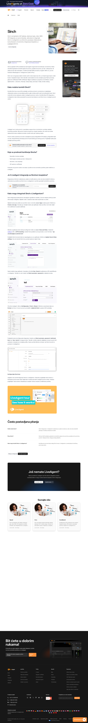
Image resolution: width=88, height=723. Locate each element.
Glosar (52, 674)
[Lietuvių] (59, 711)
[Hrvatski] (50, 711)
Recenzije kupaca (39, 677)
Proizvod (26, 9)
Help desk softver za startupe (72, 689)
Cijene (9, 675)
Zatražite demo (42, 145)
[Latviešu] (61, 711)
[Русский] (74, 711)
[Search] (51, 10)
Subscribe (77, 697)
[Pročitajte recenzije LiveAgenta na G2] (49, 698)
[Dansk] (33, 711)
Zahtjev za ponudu (24, 681)
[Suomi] (46, 711)
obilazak (9, 682)
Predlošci (53, 679)
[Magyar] (53, 711)
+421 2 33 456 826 (13, 697)
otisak (37, 681)
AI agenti (20, 9)
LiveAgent (10, 44)
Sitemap (65, 718)
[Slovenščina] (78, 711)
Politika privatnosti (53, 718)
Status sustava (23, 677)
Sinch (19, 15)
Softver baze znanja (70, 672)
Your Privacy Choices (55, 720)
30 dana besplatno (51, 145)
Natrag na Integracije (12, 453)
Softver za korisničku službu (72, 674)
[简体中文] (56, 712)
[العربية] (27, 711)
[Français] (48, 711)
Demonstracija (66, 9)
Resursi (32, 9)
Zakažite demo (48, 482)
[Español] (42, 711)
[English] (40, 711)
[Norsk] (65, 711)
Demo (9, 672)
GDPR (60, 718)
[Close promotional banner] (86, 2)
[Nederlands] (63, 711)
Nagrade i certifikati (40, 674)
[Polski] (68, 711)
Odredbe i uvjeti (36, 718)
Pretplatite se (52, 186)
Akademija (53, 677)
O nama (37, 672)
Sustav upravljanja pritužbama (72, 684)
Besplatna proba (57, 9)
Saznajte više (14, 62)
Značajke (9, 677)
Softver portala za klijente (72, 686)
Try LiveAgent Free (71, 75)
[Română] (72, 711)
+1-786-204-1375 (13, 702)
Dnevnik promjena (24, 679)
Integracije (13, 15)
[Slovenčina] (76, 711)
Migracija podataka (24, 674)
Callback (10, 231)
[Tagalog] (51, 712)
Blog (52, 672)
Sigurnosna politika (44, 718)
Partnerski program (39, 679)
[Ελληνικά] (37, 711)
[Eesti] (44, 711)
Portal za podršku (24, 672)
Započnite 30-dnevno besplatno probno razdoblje (15, 655)
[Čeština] (31, 711)
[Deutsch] (35, 711)
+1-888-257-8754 (13, 700)
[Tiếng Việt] (54, 712)
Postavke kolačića (72, 718)
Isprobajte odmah (38, 482)
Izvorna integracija (12, 46)
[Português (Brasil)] (70, 711)
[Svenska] (49, 712)
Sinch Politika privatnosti (34, 62)
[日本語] (57, 711)
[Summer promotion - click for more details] (44, 3)
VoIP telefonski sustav (71, 677)
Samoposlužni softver (71, 679)
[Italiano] (55, 711)
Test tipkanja (53, 681)
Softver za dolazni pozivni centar (73, 681)
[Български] (29, 711)
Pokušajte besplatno (23, 453)
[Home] (8, 15)
